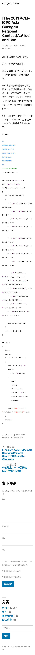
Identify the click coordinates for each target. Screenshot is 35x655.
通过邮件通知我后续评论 (12, 571)
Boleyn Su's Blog (11, 3)
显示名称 (5, 526)
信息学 (6, 438)
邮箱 (3, 538)
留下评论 (7, 48)
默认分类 (7, 619)
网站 (3, 550)
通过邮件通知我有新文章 (12, 577)
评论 (4, 499)
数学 (4, 611)
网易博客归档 (18, 438)
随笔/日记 (7, 615)
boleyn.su (7, 46)
